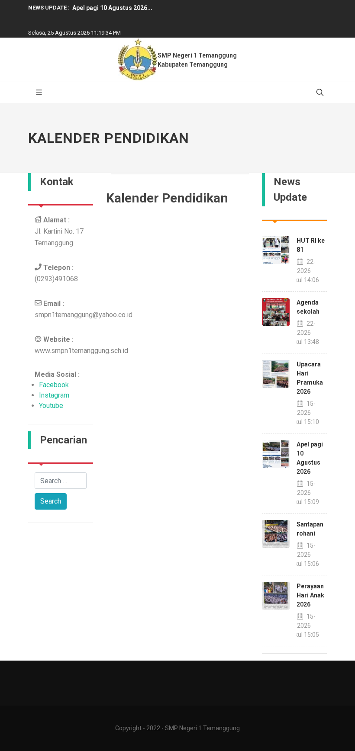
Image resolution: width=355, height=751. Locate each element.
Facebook (54, 385)
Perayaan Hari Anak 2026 (310, 595)
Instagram (54, 395)
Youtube (51, 405)
